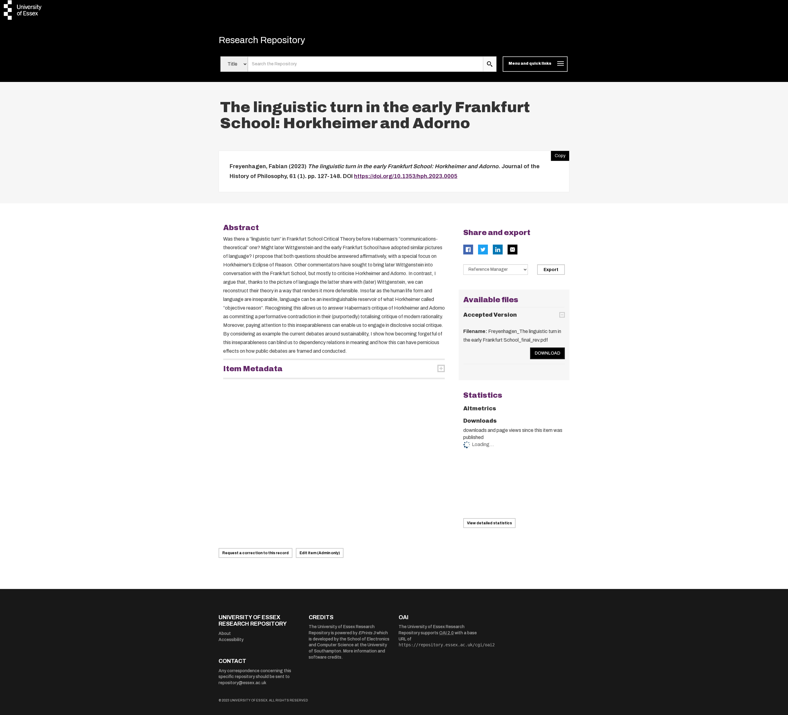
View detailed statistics (489, 523)
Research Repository (262, 40)
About (225, 633)
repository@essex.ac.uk (242, 682)
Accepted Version (490, 315)
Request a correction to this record (255, 553)
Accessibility (231, 639)
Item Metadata (253, 369)
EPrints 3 (367, 633)
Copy (558, 154)
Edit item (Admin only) (320, 553)
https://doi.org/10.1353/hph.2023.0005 (405, 176)
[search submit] (490, 64)
